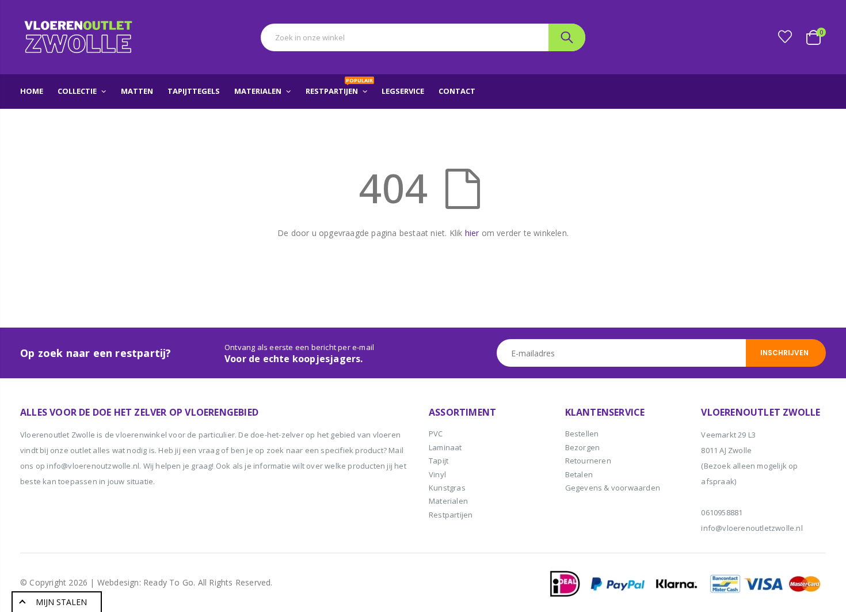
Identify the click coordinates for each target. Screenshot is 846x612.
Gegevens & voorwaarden (612, 487)
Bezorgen (582, 447)
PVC (436, 433)
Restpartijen (450, 515)
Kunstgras (447, 487)
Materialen (448, 501)
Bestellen (582, 433)
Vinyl (437, 474)
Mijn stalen (61, 601)
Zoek (566, 37)
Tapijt (438, 460)
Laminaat (445, 447)
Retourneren (588, 460)
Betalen (579, 474)
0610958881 (721, 512)
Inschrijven (784, 353)
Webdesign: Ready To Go (145, 582)
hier (472, 232)
